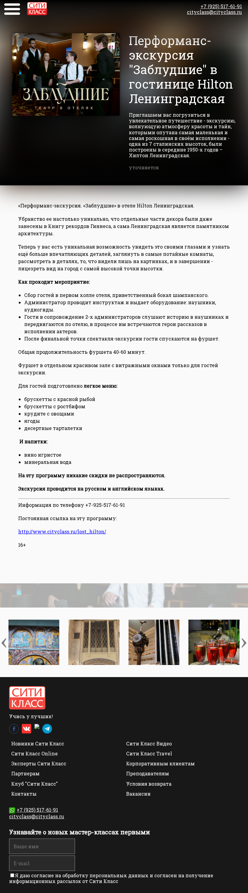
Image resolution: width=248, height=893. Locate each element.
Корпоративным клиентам (160, 763)
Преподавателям (147, 773)
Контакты (24, 793)
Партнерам (25, 773)
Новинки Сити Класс (37, 743)
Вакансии (138, 793)
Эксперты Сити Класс (38, 763)
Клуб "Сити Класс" (34, 784)
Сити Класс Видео (149, 743)
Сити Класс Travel (149, 753)
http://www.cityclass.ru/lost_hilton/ (62, 531)
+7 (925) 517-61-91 (221, 6)
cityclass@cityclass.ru (214, 12)
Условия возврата (148, 784)
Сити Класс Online (34, 753)
